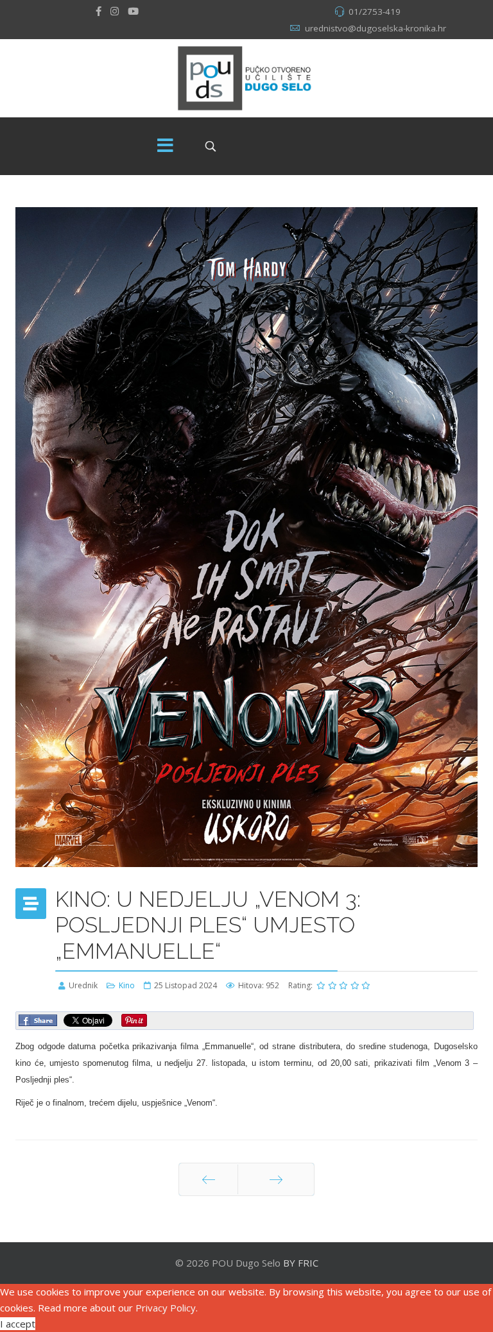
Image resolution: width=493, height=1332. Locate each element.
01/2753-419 (375, 11)
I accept (17, 1323)
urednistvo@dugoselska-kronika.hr (375, 28)
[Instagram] (114, 10)
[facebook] (98, 10)
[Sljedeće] (276, 1179)
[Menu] (166, 146)
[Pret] (208, 1179)
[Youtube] (133, 10)
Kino (127, 985)
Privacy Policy (165, 1307)
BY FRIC (300, 1262)
